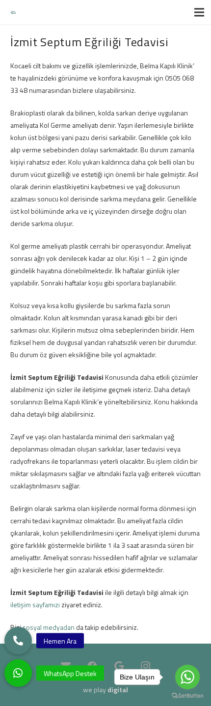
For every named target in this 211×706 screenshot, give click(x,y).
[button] (18, 673)
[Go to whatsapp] (187, 677)
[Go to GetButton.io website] (187, 696)
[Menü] (199, 12)
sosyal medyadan (49, 627)
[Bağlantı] (13, 12)
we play (105, 689)
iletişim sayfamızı (35, 604)
